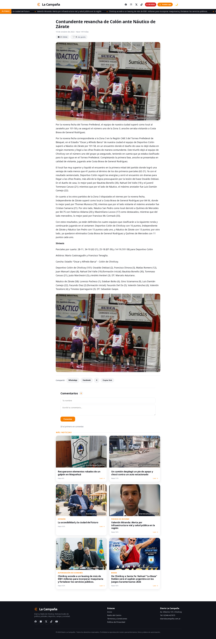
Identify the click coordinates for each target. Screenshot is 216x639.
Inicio (109, 612)
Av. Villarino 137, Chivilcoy (171, 612)
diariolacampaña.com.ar (170, 618)
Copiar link (107, 380)
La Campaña (51, 4)
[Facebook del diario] (126, 4)
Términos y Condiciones (117, 618)
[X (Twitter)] (47, 622)
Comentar (68, 419)
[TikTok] (52, 622)
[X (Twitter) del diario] (136, 4)
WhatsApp (72, 380)
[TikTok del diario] (141, 4)
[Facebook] (36, 622)
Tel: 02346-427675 (167, 615)
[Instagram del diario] (131, 4)
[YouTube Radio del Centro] (57, 622)
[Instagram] (42, 622)
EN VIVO (151, 4)
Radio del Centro (114, 615)
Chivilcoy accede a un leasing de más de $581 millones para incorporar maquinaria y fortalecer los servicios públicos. (122, 11)
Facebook (87, 380)
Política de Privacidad (116, 622)
